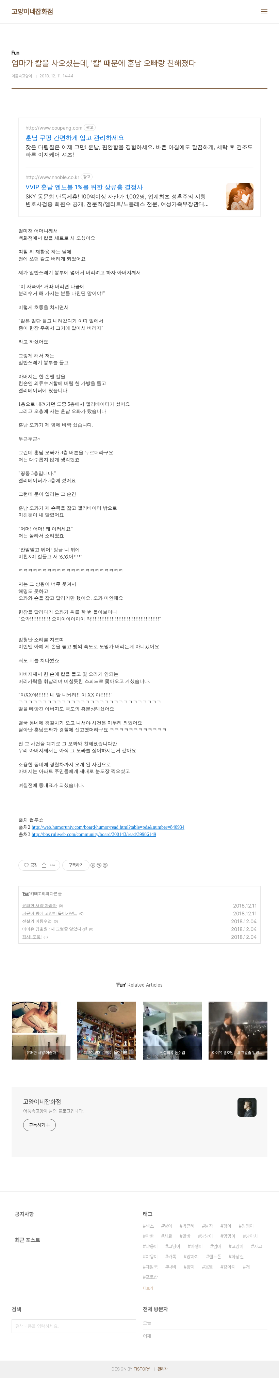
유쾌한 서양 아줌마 (39, 905)
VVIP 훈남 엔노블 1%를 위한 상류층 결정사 (84, 187)
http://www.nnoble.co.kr (52, 177)
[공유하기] (44, 865)
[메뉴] (264, 11)
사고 (258, 1246)
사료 (168, 1236)
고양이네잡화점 (32, 12)
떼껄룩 (152, 1267)
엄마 (217, 1246)
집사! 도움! (32, 936)
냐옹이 (152, 1246)
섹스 (150, 1226)
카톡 (172, 1256)
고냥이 (174, 1246)
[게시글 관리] (52, 865)
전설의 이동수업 (37, 921)
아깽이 (197, 1246)
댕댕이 (248, 1226)
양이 (190, 1267)
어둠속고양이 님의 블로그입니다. (53, 1111)
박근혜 (188, 1226)
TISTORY (141, 1369)
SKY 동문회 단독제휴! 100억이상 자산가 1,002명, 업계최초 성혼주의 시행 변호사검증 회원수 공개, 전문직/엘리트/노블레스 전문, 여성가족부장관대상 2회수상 (118, 200)
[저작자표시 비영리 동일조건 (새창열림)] (98, 865)
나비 (172, 1267)
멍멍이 (229, 1236)
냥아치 (252, 1236)
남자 (209, 1226)
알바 (186, 1236)
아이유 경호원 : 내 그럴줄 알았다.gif (54, 928)
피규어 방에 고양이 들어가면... (49, 913)
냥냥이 (207, 1236)
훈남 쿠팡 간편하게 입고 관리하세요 (75, 137)
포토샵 (152, 1277)
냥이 (168, 1226)
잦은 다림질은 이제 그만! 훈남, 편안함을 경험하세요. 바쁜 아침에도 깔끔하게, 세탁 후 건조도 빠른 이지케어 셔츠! (139, 151)
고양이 (237, 1246)
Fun (26, 893)
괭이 (227, 1226)
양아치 (192, 1256)
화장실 (237, 1256)
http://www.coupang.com (54, 128)
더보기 (148, 1288)
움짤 (209, 1267)
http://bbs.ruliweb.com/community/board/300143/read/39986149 (94, 834)
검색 (129, 1326)
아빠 (150, 1236)
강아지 (229, 1267)
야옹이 (152, 1256)
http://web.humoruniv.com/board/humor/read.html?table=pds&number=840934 (108, 827)
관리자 (163, 1369)
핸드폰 (215, 1256)
